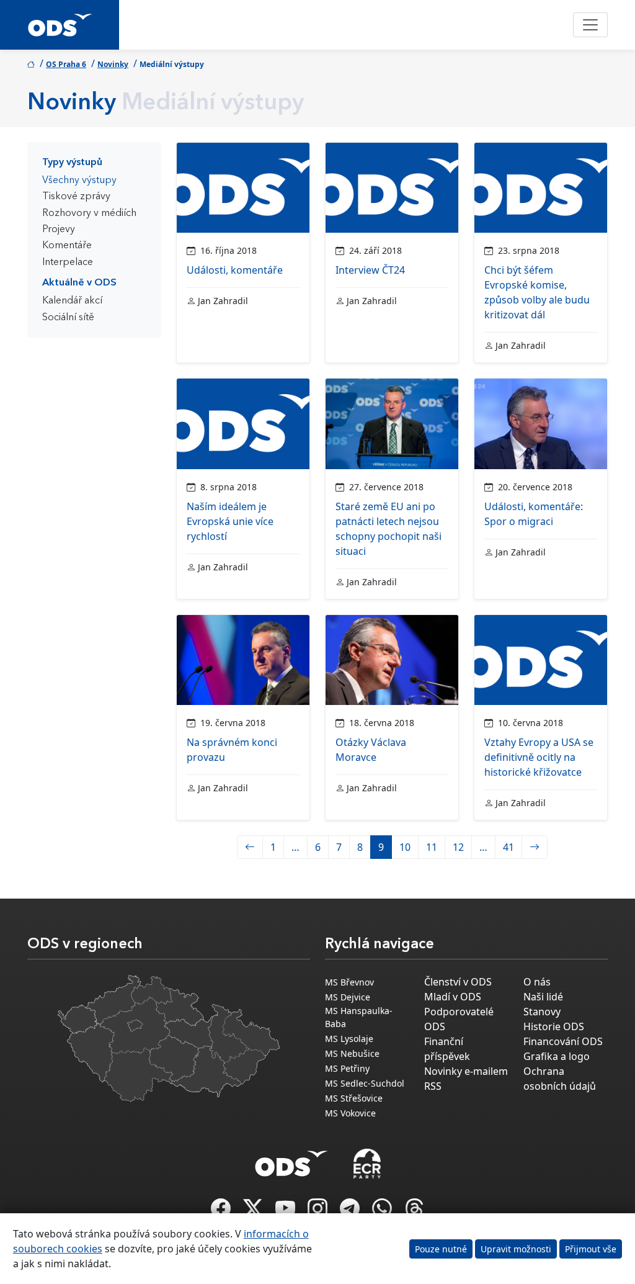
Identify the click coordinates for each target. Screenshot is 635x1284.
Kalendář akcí (72, 301)
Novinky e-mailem (466, 1071)
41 (508, 847)
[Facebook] (222, 1212)
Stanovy (542, 1011)
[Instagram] (319, 1212)
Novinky (112, 64)
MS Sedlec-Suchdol (364, 1083)
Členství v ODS (458, 982)
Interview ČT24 (370, 270)
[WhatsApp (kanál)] (383, 1212)
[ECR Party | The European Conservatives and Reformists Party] (366, 1163)
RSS (433, 1086)
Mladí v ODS (452, 996)
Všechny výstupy (79, 181)
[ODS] (291, 1160)
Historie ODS (553, 1026)
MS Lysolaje (349, 1038)
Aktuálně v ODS (79, 283)
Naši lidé (543, 996)
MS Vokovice (350, 1113)
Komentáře (67, 246)
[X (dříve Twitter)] (254, 1212)
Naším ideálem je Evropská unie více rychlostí (230, 521)
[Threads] (414, 1212)
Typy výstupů (72, 163)
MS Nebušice (352, 1053)
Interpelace (67, 262)
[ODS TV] (286, 1212)
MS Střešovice (354, 1098)
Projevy (58, 230)
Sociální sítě (68, 318)
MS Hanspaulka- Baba (359, 1017)
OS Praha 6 (66, 64)
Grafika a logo (556, 1056)
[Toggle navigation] (590, 24)
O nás (537, 982)
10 (405, 847)
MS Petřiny (347, 1068)
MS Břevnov (349, 982)
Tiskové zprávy (76, 197)
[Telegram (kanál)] (351, 1212)
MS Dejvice (347, 997)
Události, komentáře (235, 270)
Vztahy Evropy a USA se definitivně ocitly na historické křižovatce (538, 757)
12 (458, 847)
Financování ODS (563, 1041)
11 (431, 847)
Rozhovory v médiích (89, 213)
